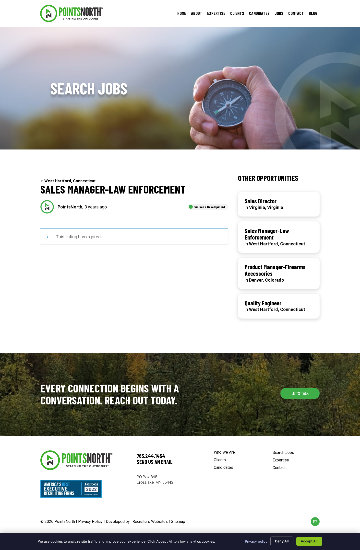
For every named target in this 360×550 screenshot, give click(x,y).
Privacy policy (256, 541)
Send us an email (155, 461)
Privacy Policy (90, 521)
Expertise (281, 460)
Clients (220, 460)
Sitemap (178, 521)
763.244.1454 (151, 456)
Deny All (282, 541)
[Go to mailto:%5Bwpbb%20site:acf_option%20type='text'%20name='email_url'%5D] (315, 521)
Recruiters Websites (150, 521)
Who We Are (224, 452)
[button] (300, 393)
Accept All (309, 541)
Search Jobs (283, 453)
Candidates (223, 468)
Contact (279, 468)
